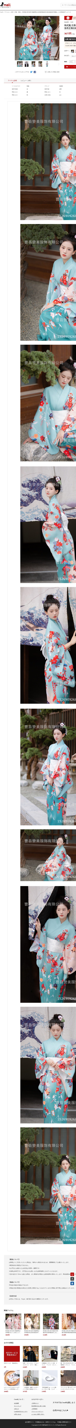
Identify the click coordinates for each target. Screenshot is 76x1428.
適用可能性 (15, 89)
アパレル (7, 12)
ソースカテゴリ (16, 86)
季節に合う (15, 92)
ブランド (47, 86)
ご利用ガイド (35, 1403)
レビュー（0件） (26, 80)
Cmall (1, 12)
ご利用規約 (34, 1408)
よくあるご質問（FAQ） (38, 1414)
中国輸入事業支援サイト (64, 1422)
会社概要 (16, 1403)
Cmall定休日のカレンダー (21, 1411)
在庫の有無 (47, 95)
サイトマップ (17, 1406)
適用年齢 (47, 89)
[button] (5, 1321)
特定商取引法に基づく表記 (38, 1406)
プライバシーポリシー (37, 1411)
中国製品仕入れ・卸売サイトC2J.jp (45, 1422)
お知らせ (16, 1408)
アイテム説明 (12, 80)
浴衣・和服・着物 (16, 12)
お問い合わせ (17, 1414)
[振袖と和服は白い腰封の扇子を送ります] (72, 51)
